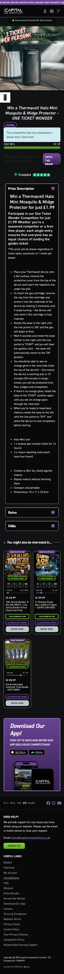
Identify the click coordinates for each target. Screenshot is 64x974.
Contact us (14, 845)
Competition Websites (13, 966)
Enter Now (17, 629)
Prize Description (21, 188)
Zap (28, 966)
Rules (12, 512)
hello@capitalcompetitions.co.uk (31, 838)
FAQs (12, 526)
